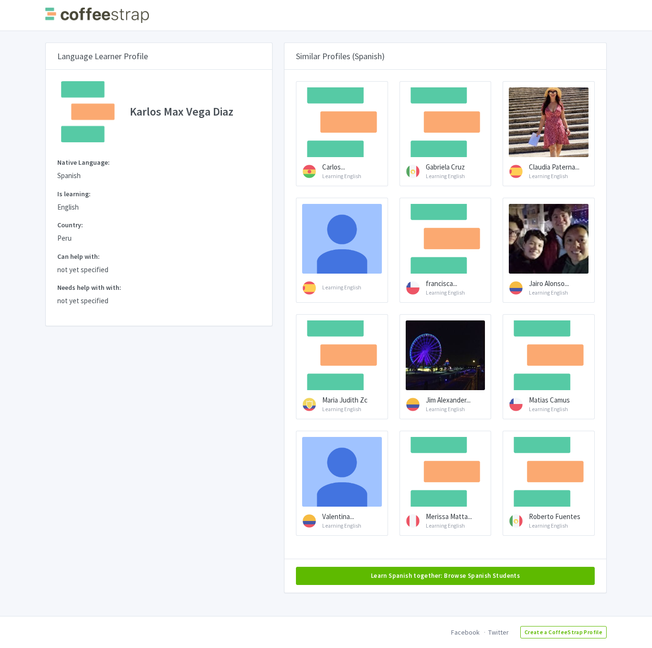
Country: (70, 225)
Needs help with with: (89, 287)
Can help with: (78, 256)
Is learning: (74, 194)
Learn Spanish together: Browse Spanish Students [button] (445, 576)
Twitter (498, 632)
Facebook (465, 632)
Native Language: (83, 162)
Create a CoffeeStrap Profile (563, 632)
